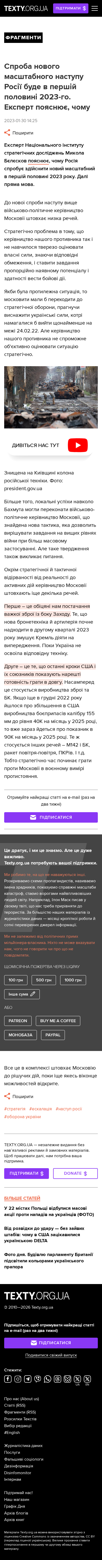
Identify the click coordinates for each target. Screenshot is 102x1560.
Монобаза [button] (20, 1035)
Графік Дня (14, 1506)
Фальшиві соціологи (23, 1459)
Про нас (11, 1398)
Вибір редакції (18, 1425)
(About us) (29, 1398)
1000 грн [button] (73, 980)
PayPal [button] (53, 1035)
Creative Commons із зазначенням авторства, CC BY (57, 1537)
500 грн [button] (44, 980)
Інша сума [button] (18, 994)
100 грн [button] (16, 980)
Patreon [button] (18, 1021)
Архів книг (14, 1519)
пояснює (38, 161)
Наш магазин (16, 1499)
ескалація (42, 1109)
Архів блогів (16, 1513)
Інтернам (12, 1479)
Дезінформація (18, 1466)
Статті (9, 1405)
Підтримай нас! (18, 1492)
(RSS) (20, 1405)
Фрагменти (14, 1412)
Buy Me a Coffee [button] (58, 1021)
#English (12, 1432)
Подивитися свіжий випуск (51, 1355)
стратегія (16, 1109)
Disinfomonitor (17, 1473)
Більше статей (22, 1198)
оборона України (24, 1117)
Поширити (22, 133)
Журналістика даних (23, 1445)
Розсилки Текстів (20, 1419)
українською (41, 1540)
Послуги (12, 1452)
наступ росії (70, 1109)
